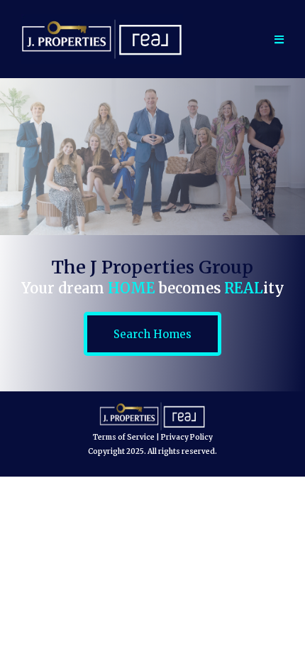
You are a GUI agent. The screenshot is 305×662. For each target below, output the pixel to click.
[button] (277, 39)
